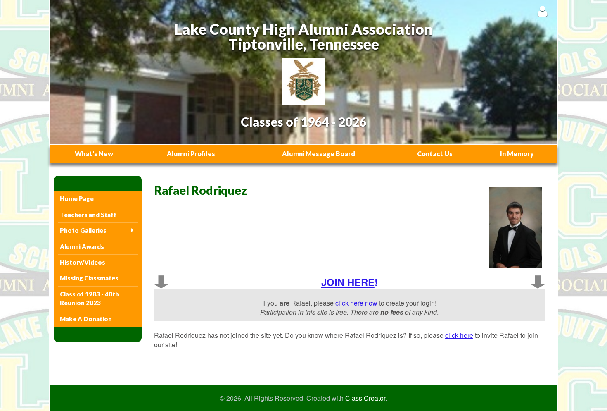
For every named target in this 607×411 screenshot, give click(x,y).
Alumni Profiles (191, 154)
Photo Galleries (83, 230)
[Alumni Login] (542, 11)
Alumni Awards (82, 246)
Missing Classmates (89, 278)
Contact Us (435, 154)
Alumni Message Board (318, 154)
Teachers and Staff (88, 214)
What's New (94, 154)
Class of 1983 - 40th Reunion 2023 (89, 298)
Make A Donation (86, 319)
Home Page (77, 198)
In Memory (517, 154)
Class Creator (365, 398)
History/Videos (82, 262)
